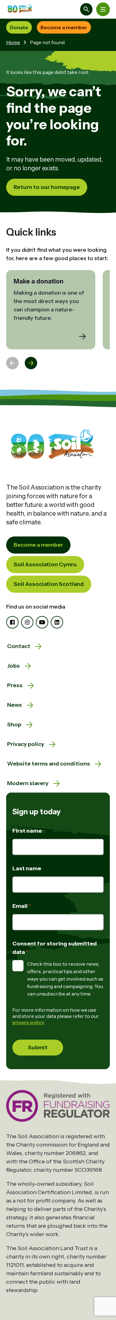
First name (27, 830)
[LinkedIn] (57, 622)
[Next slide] (31, 363)
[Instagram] (27, 622)
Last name (26, 868)
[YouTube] (42, 622)
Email (20, 906)
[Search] (86, 9)
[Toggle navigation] (103, 9)
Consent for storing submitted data (54, 947)
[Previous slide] (12, 363)
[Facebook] (12, 622)
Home (13, 42)
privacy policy (28, 1022)
